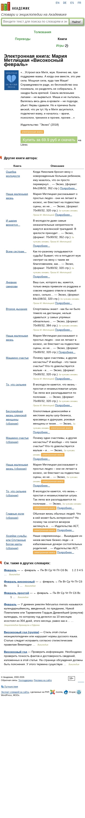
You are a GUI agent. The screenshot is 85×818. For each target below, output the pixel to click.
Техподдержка (25, 680)
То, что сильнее (16, 384)
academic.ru (15, 6)
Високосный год (15, 651)
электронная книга (61, 428)
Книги (62, 39)
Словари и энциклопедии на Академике (34, 14)
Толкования (42, 32)
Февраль (10, 570)
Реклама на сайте (43, 680)
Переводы (22, 39)
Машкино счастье (17, 357)
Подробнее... (68, 188)
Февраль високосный (19, 581)
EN (57, 3)
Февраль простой (16, 592)
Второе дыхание (16, 308)
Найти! (76, 21)
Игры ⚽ (62, 45)
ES (72, 3)
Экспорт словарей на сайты (15, 692)
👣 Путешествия (9, 686)
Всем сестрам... (16, 251)
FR (79, 3)
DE (65, 3)
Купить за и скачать (49, 140)
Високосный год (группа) (21, 632)
